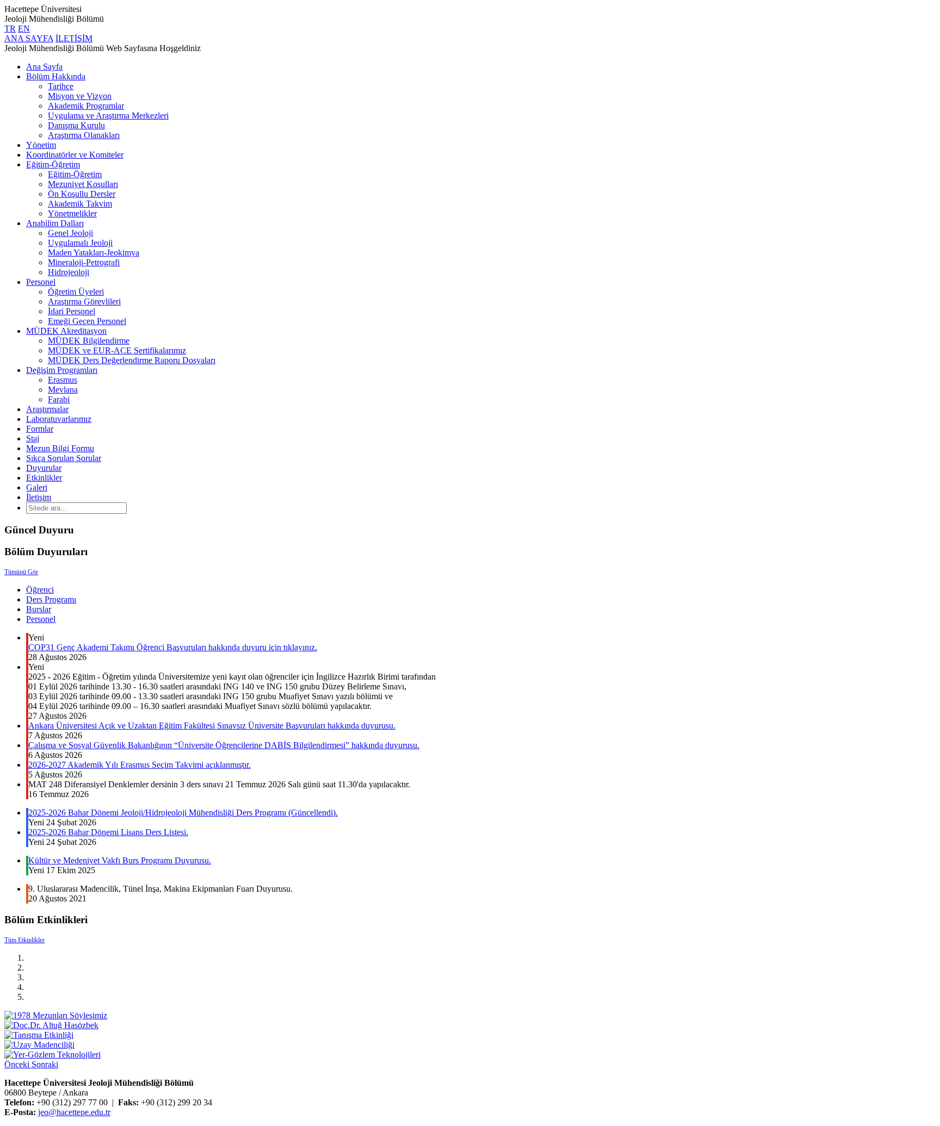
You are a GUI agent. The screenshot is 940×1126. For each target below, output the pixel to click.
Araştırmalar (47, 409)
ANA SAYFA (28, 38)
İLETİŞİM (73, 38)
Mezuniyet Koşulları (83, 184)
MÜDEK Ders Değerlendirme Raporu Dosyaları (131, 360)
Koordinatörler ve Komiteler (74, 154)
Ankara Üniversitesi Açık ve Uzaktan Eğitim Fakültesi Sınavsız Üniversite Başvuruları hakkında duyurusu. (211, 725)
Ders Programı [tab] (51, 599)
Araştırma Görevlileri (84, 301)
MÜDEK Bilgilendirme (88, 340)
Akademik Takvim (80, 203)
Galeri (36, 487)
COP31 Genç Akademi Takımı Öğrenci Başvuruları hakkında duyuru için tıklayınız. (172, 647)
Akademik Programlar (86, 105)
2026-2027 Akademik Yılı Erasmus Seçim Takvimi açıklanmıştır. (139, 764)
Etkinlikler (44, 477)
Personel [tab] (40, 619)
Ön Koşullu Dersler (81, 193)
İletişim (38, 497)
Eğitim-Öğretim (53, 164)
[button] (18, 1064)
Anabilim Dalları (55, 223)
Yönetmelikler (72, 213)
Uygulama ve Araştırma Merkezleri (108, 115)
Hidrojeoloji (68, 272)
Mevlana (63, 389)
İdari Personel (71, 311)
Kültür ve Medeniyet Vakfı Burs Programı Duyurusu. (119, 860)
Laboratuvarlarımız (58, 419)
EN (24, 28)
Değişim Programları (61, 370)
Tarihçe (60, 86)
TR (10, 28)
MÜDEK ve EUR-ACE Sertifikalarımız (117, 350)
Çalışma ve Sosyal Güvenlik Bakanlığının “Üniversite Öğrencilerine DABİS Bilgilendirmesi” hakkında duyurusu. (223, 745)
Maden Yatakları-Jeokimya (93, 252)
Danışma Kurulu (76, 125)
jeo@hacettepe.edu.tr (74, 1112)
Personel (40, 282)
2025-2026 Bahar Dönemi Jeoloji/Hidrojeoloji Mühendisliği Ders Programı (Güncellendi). (183, 812)
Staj (32, 438)
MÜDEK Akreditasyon (66, 330)
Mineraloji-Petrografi (84, 262)
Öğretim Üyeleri (76, 291)
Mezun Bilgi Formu (60, 448)
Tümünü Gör (21, 572)
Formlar (39, 428)
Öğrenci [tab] (40, 589)
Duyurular (43, 467)
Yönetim (41, 145)
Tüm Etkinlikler (24, 940)
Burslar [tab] (38, 609)
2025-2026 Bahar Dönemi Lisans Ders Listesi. (108, 832)
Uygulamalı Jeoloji (80, 242)
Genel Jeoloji (70, 233)
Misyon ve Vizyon (80, 96)
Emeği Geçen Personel (87, 321)
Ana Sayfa (44, 66)
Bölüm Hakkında (55, 76)
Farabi (59, 399)
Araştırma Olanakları (84, 135)
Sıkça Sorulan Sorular (63, 458)
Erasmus (62, 379)
